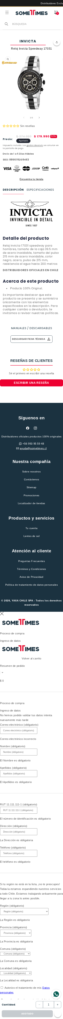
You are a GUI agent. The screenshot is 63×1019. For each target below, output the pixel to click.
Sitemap (31, 487)
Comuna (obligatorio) (13, 948)
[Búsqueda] (6, 24)
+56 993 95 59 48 (33, 443)
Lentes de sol (31, 536)
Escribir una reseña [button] (31, 382)
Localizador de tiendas (31, 503)
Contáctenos (31, 479)
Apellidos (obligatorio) (13, 767)
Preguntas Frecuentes (31, 561)
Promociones (31, 495)
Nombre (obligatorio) (12, 746)
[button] (7, 12)
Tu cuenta (31, 528)
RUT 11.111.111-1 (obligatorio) (18, 804)
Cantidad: (9, 1004)
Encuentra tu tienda (31, 179)
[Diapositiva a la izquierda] (24, 117)
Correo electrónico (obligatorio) (19, 724)
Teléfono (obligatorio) (13, 847)
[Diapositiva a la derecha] (39, 117)
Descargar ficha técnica (31, 339)
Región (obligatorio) (12, 905)
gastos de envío (35, 145)
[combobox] (36, 24)
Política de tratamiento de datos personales (31, 584)
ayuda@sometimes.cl (33, 448)
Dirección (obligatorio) (13, 825)
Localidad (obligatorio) (13, 968)
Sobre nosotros (31, 471)
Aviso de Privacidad (31, 576)
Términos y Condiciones (31, 569)
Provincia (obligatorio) (13, 927)
